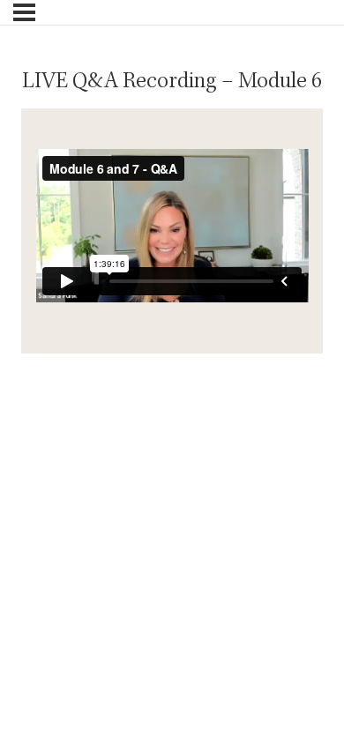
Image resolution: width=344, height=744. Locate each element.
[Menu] (24, 12)
